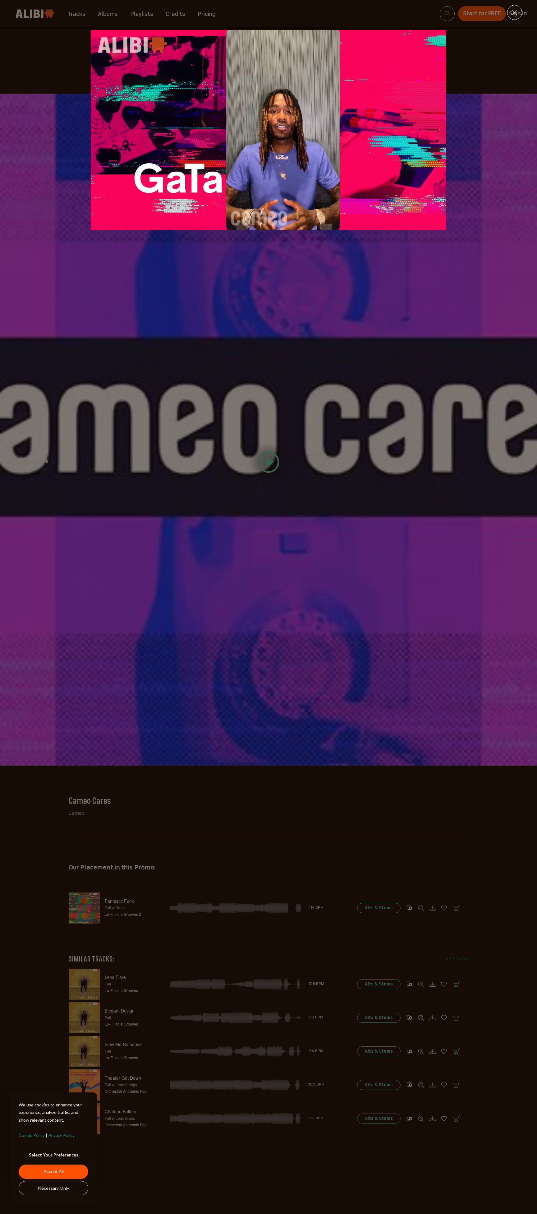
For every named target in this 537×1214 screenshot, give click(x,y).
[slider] (261, 223)
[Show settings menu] (423, 223)
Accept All (54, 1171)
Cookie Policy (32, 1135)
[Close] (514, 12)
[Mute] (409, 223)
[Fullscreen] (438, 223)
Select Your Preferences (53, 1154)
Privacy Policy (61, 1135)
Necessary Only (53, 1188)
